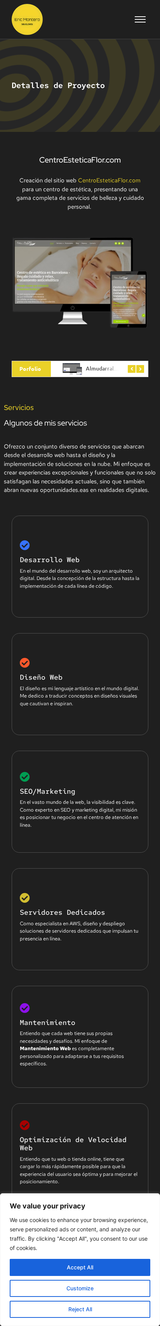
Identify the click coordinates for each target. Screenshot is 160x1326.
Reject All (80, 1309)
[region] (80, 1259)
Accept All (80, 1267)
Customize (80, 1288)
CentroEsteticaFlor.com (109, 180)
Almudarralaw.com (109, 368)
